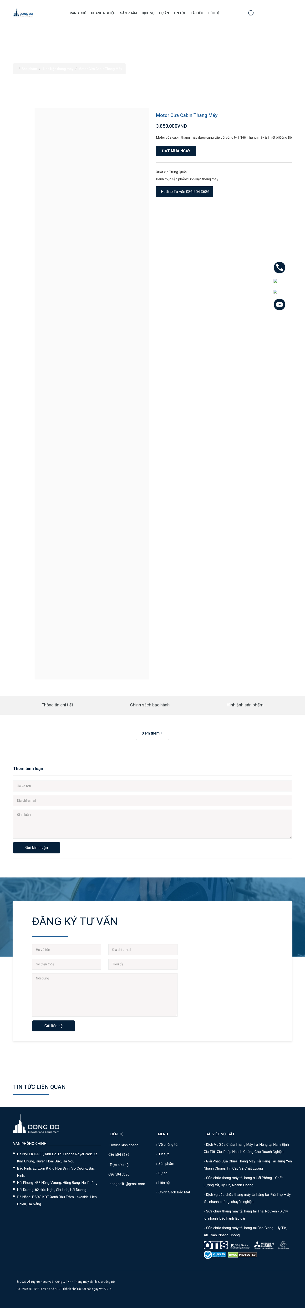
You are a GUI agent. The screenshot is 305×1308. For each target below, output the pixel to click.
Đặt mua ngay (176, 151)
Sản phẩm (128, 13)
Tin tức (163, 1154)
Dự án (164, 13)
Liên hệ (214, 13)
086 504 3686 (118, 1154)
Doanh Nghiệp (103, 13)
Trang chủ (77, 13)
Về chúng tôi (168, 1144)
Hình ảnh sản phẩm (245, 704)
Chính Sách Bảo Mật (174, 1192)
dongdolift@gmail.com (127, 1184)
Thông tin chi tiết (57, 704)
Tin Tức (180, 13)
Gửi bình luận (36, 847)
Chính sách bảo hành (150, 704)
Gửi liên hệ (53, 1026)
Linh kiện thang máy (58, 69)
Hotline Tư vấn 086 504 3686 (185, 191)
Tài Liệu (197, 13)
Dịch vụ (148, 13)
